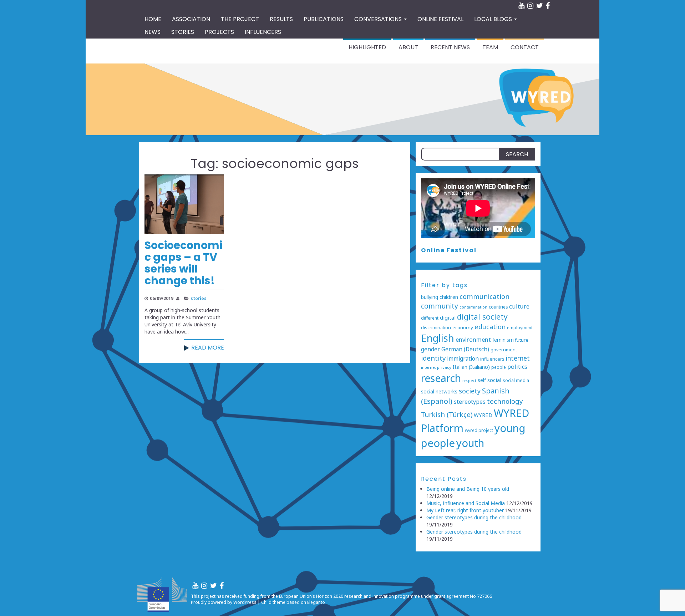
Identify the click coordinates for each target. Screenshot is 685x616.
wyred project (479, 430)
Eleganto (316, 602)
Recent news (450, 47)
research (441, 378)
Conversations (378, 19)
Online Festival (449, 250)
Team (490, 47)
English (437, 338)
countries (498, 307)
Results (281, 19)
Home (152, 19)
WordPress (245, 602)
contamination (473, 307)
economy (462, 327)
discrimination (436, 328)
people (498, 367)
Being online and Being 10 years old (467, 488)
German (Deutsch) (465, 349)
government (504, 350)
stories (199, 298)
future (521, 340)
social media (516, 380)
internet (518, 358)
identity (433, 357)
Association (191, 19)
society (470, 391)
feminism (503, 339)
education (490, 326)
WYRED (483, 414)
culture (519, 306)
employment (520, 327)
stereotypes (470, 402)
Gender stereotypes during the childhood (474, 517)
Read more (207, 347)
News (152, 32)
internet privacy (436, 367)
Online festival (440, 19)
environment (473, 339)
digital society (482, 316)
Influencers (263, 32)
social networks (439, 391)
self (482, 380)
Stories (182, 32)
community (439, 306)
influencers (492, 359)
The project (240, 19)
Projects (219, 32)
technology (505, 401)
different (429, 318)
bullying (429, 297)
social (494, 379)
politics (517, 367)
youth (470, 443)
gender (430, 349)
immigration (463, 358)
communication (484, 296)
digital (448, 317)
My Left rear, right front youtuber (465, 510)
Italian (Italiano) (471, 366)
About (408, 47)
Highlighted (367, 47)
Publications (324, 19)
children (449, 297)
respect (469, 380)
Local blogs (493, 19)
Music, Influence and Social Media (465, 503)
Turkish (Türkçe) (446, 414)
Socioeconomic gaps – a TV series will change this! (183, 263)
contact (525, 47)
